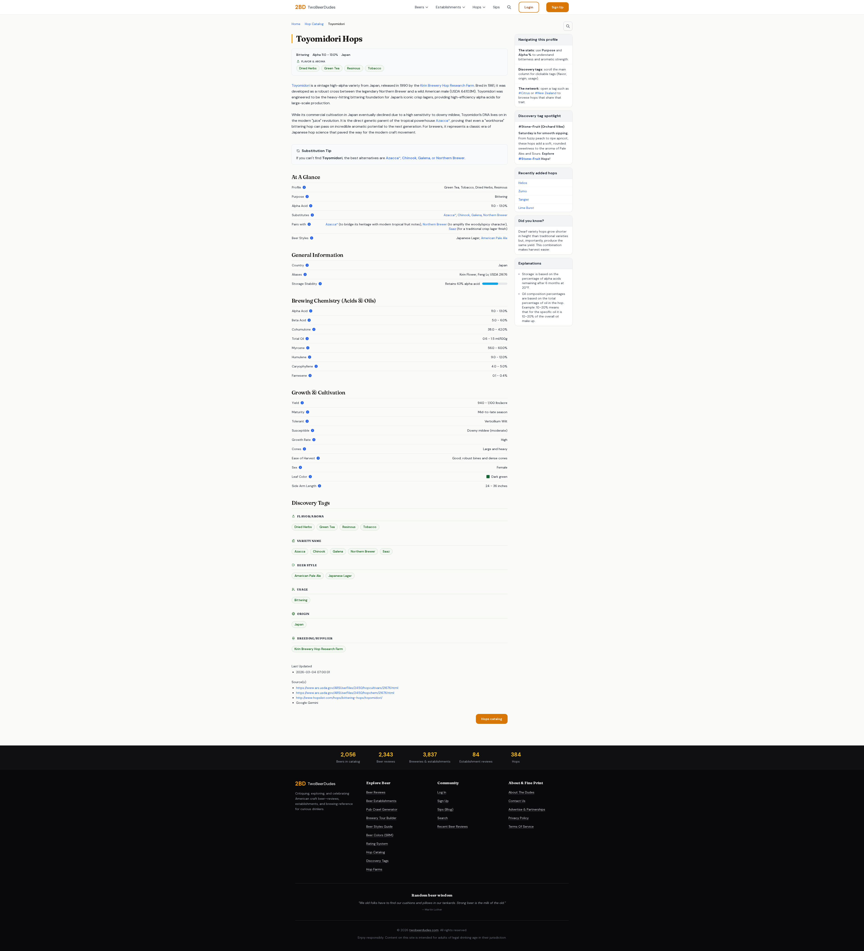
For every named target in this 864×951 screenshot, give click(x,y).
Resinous (349, 527)
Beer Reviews (375, 792)
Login (528, 7)
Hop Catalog (314, 24)
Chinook (409, 158)
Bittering (301, 600)
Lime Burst (526, 208)
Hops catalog (491, 719)
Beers (419, 7)
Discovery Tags (377, 861)
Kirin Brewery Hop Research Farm (447, 85)
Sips (496, 7)
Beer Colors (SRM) (379, 835)
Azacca (443, 120)
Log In (441, 792)
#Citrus (524, 93)
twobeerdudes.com (424, 930)
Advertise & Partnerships (526, 809)
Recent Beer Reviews (452, 826)
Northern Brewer (450, 158)
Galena (424, 158)
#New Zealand (546, 93)
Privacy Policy (518, 818)
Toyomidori (301, 85)
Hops (477, 7)
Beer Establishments (381, 801)
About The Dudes (521, 792)
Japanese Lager (340, 576)
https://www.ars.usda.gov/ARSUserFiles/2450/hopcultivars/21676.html (347, 688)
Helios (522, 183)
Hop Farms (374, 869)
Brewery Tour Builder (381, 818)
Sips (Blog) (445, 809)
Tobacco (369, 527)
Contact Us (516, 801)
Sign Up (557, 7)
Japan (299, 624)
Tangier (523, 199)
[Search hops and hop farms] (567, 26)
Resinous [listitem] (353, 68)
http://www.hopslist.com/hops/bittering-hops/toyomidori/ (339, 698)
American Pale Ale (494, 238)
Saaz (452, 229)
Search (442, 818)
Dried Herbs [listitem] (308, 68)
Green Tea (327, 527)
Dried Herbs (303, 527)
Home (296, 24)
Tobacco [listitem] (374, 68)
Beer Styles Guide (379, 826)
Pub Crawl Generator (381, 809)
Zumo (522, 191)
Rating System (377, 844)
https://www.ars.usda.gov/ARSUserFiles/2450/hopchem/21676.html (345, 693)
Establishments (448, 7)
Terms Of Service (521, 826)
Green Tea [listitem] (332, 68)
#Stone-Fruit (529, 159)
